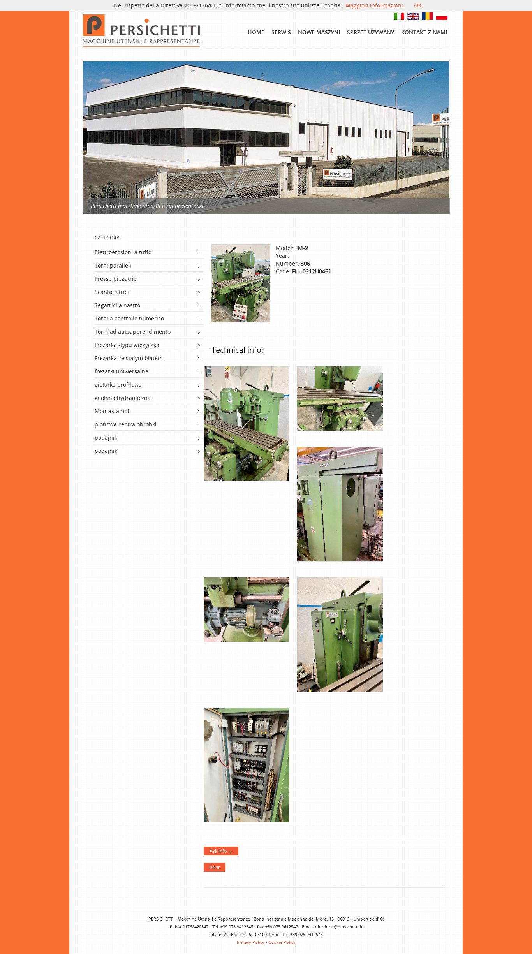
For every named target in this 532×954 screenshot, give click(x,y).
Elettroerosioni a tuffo (123, 252)
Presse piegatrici (116, 278)
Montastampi (112, 411)
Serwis (281, 32)
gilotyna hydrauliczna (123, 397)
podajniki (107, 437)
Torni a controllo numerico (129, 318)
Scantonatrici (112, 292)
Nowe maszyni (319, 32)
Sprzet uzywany (370, 32)
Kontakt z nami (424, 32)
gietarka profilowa (118, 384)
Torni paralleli (113, 265)
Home (256, 32)
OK (418, 5)
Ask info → (221, 851)
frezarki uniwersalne (121, 371)
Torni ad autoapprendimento (133, 331)
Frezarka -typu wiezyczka (127, 345)
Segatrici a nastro (117, 305)
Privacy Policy (250, 942)
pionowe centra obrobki (126, 424)
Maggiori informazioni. (375, 5)
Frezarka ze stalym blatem (129, 358)
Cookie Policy (282, 942)
